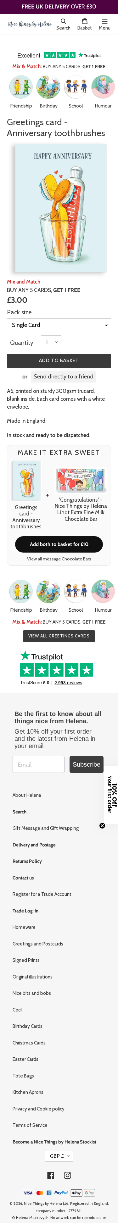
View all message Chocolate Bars (59, 550)
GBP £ (57, 1147)
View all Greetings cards (59, 626)
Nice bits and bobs (32, 984)
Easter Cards (25, 1050)
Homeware (24, 918)
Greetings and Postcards (38, 935)
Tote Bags (23, 1067)
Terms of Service (30, 1116)
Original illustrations (33, 968)
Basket (86, 28)
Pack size (19, 303)
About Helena (27, 786)
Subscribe (86, 755)
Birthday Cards (27, 1017)
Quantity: (22, 333)
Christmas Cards (29, 1034)
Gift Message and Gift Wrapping (46, 819)
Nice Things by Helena (43, 1194)
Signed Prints (26, 951)
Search (65, 28)
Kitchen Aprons (28, 1083)
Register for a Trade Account (42, 885)
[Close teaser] (102, 826)
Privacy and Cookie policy (39, 1100)
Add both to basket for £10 (59, 535)
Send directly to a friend (63, 367)
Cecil (17, 1001)
